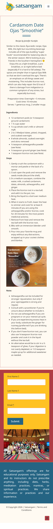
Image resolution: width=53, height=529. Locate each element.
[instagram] (47, 518)
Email (10, 405)
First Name (13, 376)
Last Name (13, 390)
